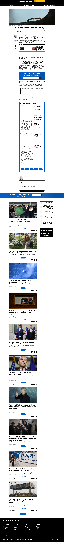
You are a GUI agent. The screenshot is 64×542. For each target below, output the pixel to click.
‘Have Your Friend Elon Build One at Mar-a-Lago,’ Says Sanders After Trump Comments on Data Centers (21, 500)
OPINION (15, 5)
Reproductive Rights (17, 531)
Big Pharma (16, 529)
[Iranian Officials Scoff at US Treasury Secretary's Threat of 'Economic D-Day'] (23, 332)
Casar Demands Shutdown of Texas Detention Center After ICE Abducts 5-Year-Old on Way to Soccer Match (48, 208)
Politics (4, 534)
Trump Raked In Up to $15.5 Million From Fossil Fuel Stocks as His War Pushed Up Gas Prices (22, 220)
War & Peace (5, 536)
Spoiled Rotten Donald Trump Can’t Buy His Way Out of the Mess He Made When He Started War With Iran (40, 48)
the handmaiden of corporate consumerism (30, 68)
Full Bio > (25, 179)
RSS (37, 530)
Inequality (16, 528)
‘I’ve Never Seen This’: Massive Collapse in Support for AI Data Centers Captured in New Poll (48, 206)
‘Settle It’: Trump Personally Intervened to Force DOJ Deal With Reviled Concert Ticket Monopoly (22, 311)
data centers (13, 510)
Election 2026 (16, 535)
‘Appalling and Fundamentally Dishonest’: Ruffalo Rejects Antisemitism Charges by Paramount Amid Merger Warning (22, 406)
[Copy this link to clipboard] (36, 230)
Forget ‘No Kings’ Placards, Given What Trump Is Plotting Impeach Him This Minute (48, 226)
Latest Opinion (5, 527)
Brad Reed (10, 226)
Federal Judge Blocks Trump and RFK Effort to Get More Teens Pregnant (47, 223)
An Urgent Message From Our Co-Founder (28, 103)
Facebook (38, 527)
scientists (27, 182)
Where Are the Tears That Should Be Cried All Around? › (28, 186)
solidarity (35, 182)
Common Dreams (16, 40)
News (10, 230)
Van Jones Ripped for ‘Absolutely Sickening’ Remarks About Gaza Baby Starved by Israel (47, 216)
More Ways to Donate (28, 530)
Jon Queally (10, 380)
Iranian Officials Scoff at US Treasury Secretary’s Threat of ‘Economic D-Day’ (22, 343)
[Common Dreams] (29, 5)
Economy (5, 529)
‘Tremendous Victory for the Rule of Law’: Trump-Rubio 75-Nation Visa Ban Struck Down (22, 469)
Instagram (38, 529)
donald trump (13, 230)
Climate (4, 528)
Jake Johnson (11, 317)
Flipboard (37, 528)
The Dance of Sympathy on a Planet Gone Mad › (27, 187)
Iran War (15, 532)
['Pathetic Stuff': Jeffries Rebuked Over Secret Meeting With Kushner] (23, 362)
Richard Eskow (27, 176)
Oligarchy (15, 526)
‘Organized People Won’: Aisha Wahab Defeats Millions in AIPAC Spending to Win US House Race (48, 218)
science (24, 182)
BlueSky (37, 526)
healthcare (31, 182)
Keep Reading (23, 228)
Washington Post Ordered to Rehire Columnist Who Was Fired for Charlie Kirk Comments (22, 252)
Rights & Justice (6, 535)
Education (5, 530)
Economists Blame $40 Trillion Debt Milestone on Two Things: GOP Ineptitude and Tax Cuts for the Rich (47, 203)
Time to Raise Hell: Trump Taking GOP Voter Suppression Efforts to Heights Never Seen (48, 213)
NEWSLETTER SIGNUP (47, 5)
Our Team (26, 527)
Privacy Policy (30, 539)
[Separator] (15, 48)
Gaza (15, 530)
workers (34, 36)
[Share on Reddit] (15, 46)
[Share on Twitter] (15, 42)
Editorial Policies (27, 528)
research (37, 35)
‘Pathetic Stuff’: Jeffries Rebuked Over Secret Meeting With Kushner (21, 373)
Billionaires (16, 534)
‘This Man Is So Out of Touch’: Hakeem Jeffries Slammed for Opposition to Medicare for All (27, 48)
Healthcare (5, 532)
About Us (26, 526)
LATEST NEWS (11, 5)
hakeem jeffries (13, 384)
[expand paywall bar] (63, 1)
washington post (14, 259)
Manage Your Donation (29, 529)
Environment (5, 531)
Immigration (16, 527)
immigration (13, 478)
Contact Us (26, 531)
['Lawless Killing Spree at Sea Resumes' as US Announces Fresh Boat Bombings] (23, 270)
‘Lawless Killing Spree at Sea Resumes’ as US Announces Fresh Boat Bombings (20, 281)
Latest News (5, 526)
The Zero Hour (36, 178)
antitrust (13, 321)
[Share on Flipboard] (15, 44)
